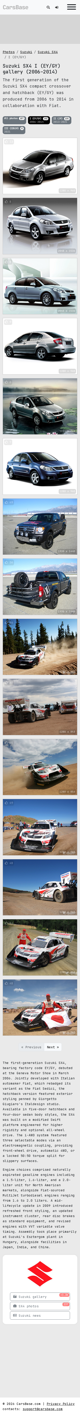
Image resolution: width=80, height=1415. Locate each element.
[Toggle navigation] (70, 7)
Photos (9, 52)
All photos (13, 118)
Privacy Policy (61, 1404)
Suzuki (26, 52)
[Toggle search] (48, 7)
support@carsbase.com (43, 1409)
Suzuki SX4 (48, 52)
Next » (53, 1047)
